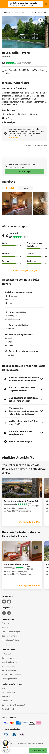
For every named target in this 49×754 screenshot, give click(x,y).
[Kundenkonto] (46, 4)
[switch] (5, 750)
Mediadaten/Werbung (10, 640)
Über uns (5, 623)
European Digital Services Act (13, 705)
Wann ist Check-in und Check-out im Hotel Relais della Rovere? (24, 379)
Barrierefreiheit (8, 709)
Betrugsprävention (9, 679)
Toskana (6, 13)
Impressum (6, 697)
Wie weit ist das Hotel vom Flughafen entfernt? (22, 389)
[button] (23, 32)
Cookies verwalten (9, 636)
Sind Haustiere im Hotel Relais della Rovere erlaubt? (23, 399)
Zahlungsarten (8, 658)
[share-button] (40, 20)
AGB (3, 688)
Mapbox (30, 145)
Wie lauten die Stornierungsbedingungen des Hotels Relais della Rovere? (23, 411)
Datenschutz (7, 701)
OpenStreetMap (41, 145)
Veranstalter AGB (8, 693)
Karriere (5, 628)
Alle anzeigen (8, 122)
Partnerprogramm (9, 670)
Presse (4, 644)
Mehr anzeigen (14, 137)
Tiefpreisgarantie (8, 666)
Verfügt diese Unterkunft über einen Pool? (24, 422)
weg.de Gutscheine (9, 662)
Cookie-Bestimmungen (11, 632)
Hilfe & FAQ (6, 654)
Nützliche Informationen (11, 675)
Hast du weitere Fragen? (21, 441)
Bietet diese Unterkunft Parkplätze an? (20, 432)
